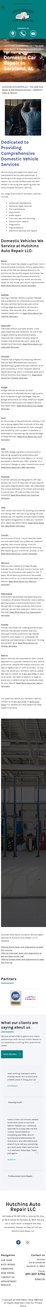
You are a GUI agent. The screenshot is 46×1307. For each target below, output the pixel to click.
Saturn (4, 655)
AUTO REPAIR (8, 1264)
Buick (4, 261)
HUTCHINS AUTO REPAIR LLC (18, 45)
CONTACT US (8, 1277)
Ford (3, 418)
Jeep (3, 507)
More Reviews (10, 1054)
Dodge (4, 387)
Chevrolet (5, 325)
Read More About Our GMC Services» (18, 467)
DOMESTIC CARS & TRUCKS (18, 52)
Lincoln (4, 535)
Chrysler (5, 356)
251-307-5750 (30, 674)
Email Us (40, 1279)
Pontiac (4, 624)
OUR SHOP (6, 1260)
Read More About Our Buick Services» (18, 285)
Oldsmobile (6, 594)
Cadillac (5, 295)
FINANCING (7, 1268)
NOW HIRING (8, 1273)
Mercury (5, 563)
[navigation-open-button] (2, 7)
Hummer (5, 476)
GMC (3, 449)
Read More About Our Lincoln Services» (19, 553)
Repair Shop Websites (32, 1300)
